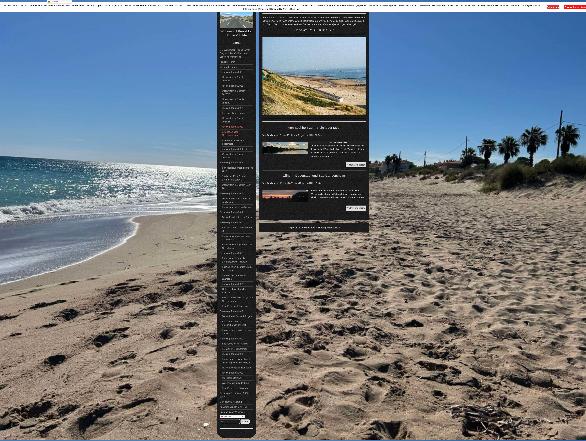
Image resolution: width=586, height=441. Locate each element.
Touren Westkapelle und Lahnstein (234, 277)
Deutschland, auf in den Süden (237, 217)
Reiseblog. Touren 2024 (231, 108)
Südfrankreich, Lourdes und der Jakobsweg (237, 269)
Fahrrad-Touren (227, 61)
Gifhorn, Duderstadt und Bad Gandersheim (314, 175)
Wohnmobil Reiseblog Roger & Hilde (322, 227)
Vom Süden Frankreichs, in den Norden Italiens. (237, 299)
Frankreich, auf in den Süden (236, 207)
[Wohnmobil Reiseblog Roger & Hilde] (236, 27)
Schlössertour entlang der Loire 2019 (237, 169)
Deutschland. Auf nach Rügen (237, 316)
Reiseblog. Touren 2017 (231, 212)
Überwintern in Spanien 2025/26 (233, 79)
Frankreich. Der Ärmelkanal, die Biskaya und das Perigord (236, 361)
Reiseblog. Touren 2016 (231, 222)
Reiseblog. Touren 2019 (231, 162)
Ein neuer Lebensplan (233, 113)
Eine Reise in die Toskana (235, 388)
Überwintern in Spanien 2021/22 (233, 156)
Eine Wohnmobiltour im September (233, 142)
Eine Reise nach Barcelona (235, 306)
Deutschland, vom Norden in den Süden (236, 200)
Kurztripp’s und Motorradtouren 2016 (237, 229)
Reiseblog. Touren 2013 (231, 311)
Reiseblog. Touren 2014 (231, 284)
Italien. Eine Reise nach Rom (236, 367)
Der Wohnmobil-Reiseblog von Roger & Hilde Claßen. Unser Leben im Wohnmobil (235, 53)
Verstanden (553, 7)
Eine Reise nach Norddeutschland (230, 134)
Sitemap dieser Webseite (232, 412)
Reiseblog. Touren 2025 (231, 85)
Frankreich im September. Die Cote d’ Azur (237, 246)
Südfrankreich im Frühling (235, 343)
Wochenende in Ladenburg (235, 383)
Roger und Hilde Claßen (310, 135)
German (227, 416)
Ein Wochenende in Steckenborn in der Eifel (234, 323)
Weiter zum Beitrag (356, 165)
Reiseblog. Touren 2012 (231, 338)
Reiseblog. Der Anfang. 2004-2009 (234, 395)
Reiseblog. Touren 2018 (231, 193)
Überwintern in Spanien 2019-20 (236, 187)
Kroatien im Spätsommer (234, 349)
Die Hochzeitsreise (231, 378)
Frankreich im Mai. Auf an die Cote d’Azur (236, 238)
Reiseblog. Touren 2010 (231, 372)
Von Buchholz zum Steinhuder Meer (314, 127)
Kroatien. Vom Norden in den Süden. (236, 332)
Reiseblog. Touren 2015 (231, 253)
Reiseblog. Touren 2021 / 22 (233, 149)
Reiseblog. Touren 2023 (231, 126)
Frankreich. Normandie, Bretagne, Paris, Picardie (234, 260)
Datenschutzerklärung (231, 401)
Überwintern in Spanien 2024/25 (233, 101)
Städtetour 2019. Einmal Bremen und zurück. (234, 178)
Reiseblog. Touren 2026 (231, 72)
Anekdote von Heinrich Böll (233, 407)
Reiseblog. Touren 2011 (231, 354)
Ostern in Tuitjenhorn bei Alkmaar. (234, 291)
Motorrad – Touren (229, 67)
